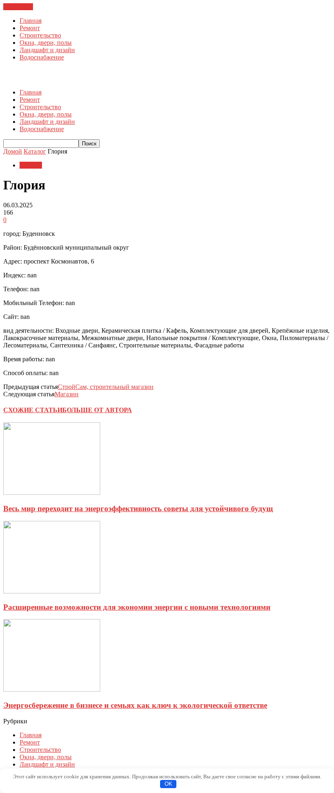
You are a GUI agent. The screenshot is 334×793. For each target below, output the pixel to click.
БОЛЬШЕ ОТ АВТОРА (97, 409)
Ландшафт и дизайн (47, 49)
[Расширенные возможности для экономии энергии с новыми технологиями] (51, 591)
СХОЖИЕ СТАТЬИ (32, 409)
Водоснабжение (42, 57)
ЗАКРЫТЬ (18, 6)
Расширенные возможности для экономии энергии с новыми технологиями (136, 607)
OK (168, 784)
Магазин (67, 394)
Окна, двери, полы (46, 42)
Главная (31, 20)
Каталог (31, 165)
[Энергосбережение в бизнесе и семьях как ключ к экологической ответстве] (51, 689)
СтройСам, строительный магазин (106, 386)
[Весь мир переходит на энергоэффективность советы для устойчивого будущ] (51, 492)
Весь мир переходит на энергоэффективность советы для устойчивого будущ (138, 508)
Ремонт (30, 27)
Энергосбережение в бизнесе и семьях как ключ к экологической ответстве (135, 705)
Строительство (40, 35)
